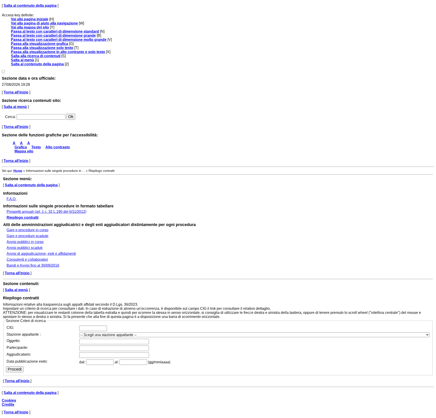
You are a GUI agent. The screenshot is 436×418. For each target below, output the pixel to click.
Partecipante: (17, 347)
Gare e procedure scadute (27, 236)
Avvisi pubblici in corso (25, 242)
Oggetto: (13, 341)
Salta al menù (22, 60)
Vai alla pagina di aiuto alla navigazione (44, 23)
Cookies (9, 400)
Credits (8, 404)
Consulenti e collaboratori (27, 259)
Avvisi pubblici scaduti (24, 248)
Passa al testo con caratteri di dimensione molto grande (59, 40)
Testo (36, 147)
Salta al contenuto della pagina (30, 5)
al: (117, 362)
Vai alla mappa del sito (30, 27)
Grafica (21, 147)
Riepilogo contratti (22, 217)
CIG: (10, 327)
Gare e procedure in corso (27, 230)
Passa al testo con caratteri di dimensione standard (55, 31)
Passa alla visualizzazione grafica (39, 44)
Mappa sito (24, 151)
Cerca (10, 117)
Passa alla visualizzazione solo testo (42, 48)
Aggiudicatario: (19, 354)
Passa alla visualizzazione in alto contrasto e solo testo (58, 52)
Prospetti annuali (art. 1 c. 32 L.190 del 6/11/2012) (46, 212)
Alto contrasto (57, 147)
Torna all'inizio (16, 92)
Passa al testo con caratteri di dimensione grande (53, 35)
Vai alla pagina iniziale (29, 19)
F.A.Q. (11, 199)
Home (17, 170)
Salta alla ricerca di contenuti (35, 56)
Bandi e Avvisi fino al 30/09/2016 (33, 265)
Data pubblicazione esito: (27, 361)
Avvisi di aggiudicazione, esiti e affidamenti (41, 254)
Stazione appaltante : (24, 334)
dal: (82, 362)
